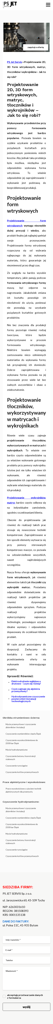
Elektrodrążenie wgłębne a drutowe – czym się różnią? (26, 682)
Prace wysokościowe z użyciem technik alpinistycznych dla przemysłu (23, 790)
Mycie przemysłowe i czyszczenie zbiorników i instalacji (21, 726)
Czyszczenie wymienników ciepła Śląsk (23, 733)
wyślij (26, 1007)
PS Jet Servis (14, 62)
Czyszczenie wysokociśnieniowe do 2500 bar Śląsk (22, 741)
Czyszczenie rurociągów (17, 765)
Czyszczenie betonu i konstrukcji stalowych (20, 757)
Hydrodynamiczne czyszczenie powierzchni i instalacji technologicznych (28, 698)
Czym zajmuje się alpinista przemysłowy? (25, 690)
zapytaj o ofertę (36, 47)
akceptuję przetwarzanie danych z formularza (25, 996)
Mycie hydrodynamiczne (17, 749)
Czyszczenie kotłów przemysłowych (22, 772)
